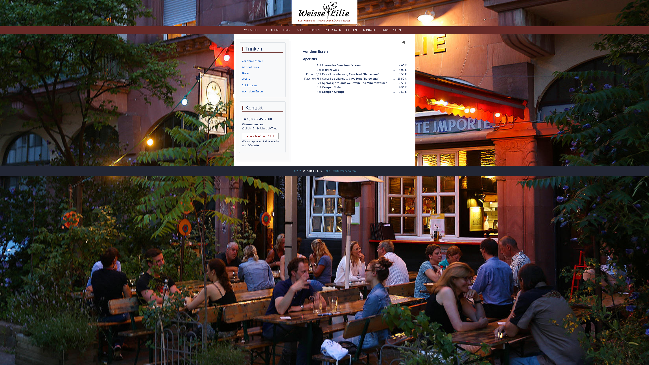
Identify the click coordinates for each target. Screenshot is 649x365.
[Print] (403, 42)
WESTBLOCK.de (313, 171)
